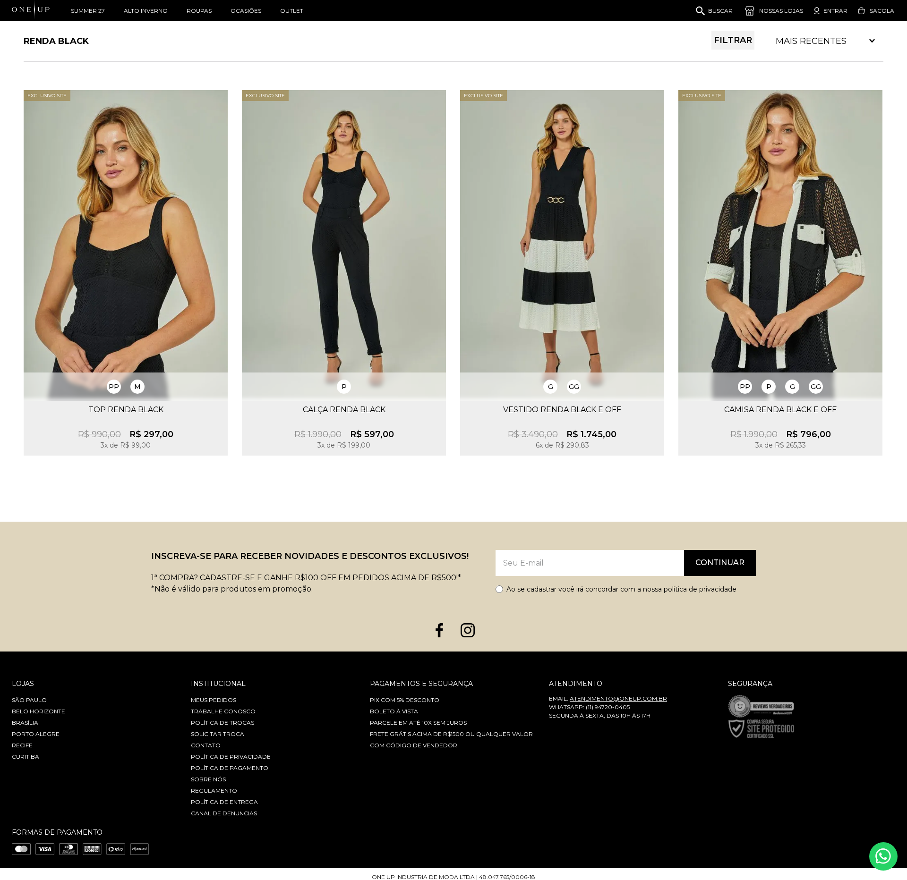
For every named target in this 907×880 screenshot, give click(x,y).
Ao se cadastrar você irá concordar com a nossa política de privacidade (621, 589)
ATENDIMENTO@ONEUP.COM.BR (618, 698)
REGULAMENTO (214, 790)
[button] (113, 386)
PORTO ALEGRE (36, 733)
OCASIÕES (246, 10)
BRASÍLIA (25, 722)
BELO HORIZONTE (38, 711)
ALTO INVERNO (146, 10)
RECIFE (22, 745)
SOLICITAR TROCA (217, 733)
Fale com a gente (883, 856)
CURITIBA (25, 756)
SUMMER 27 (88, 10)
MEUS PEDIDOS (213, 699)
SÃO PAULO (29, 699)
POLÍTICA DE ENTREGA (224, 801)
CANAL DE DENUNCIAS (224, 813)
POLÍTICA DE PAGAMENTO (229, 767)
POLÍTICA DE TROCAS (222, 722)
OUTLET (291, 10)
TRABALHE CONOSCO (223, 711)
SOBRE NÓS (208, 779)
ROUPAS (199, 10)
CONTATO (206, 745)
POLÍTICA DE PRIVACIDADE (231, 756)
